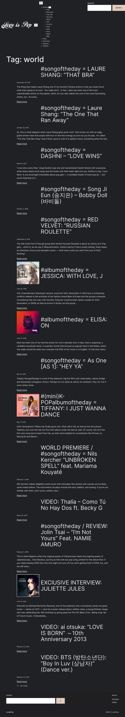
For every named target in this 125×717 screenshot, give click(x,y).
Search (90, 3)
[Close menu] (41, 2)
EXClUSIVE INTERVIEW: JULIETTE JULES (71, 585)
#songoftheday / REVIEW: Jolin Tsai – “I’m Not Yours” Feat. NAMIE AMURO (74, 535)
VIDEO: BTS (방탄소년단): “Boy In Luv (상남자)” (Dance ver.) (73, 663)
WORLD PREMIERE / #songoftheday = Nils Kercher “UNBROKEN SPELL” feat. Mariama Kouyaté (69, 460)
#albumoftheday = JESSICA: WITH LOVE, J (72, 273)
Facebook (115, 699)
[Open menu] (36, 25)
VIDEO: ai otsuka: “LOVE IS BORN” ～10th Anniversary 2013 (72, 633)
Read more (22, 101)
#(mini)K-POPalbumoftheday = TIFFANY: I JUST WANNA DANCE (73, 405)
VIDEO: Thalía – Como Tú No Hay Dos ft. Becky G (73, 505)
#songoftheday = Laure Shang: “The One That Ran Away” (71, 114)
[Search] (60, 701)
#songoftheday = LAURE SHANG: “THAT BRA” (73, 72)
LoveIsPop (10, 712)
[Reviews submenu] (49, 7)
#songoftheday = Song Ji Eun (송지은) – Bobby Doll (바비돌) (74, 195)
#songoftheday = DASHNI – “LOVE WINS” (71, 153)
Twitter (114, 702)
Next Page (23, 686)
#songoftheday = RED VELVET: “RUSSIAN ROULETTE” (69, 225)
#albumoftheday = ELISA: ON (74, 322)
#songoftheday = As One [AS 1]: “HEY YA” (74, 363)
